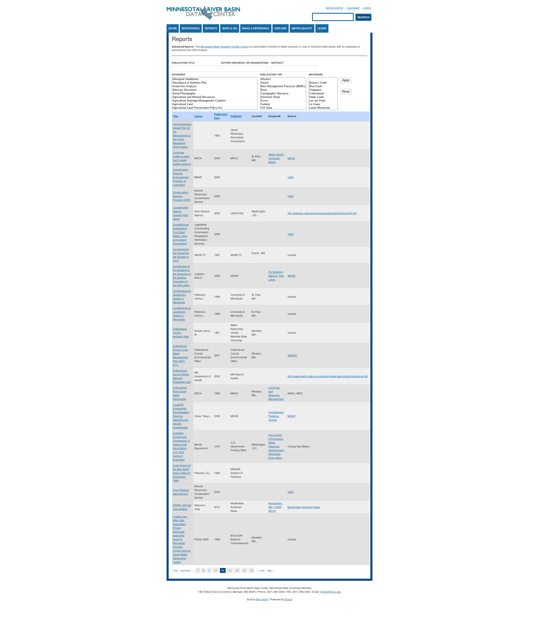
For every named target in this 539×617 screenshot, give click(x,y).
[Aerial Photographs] (214, 93)
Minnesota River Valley (275, 455)
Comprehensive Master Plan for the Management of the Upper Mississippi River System (182, 135)
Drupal (288, 599)
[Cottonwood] (323, 93)
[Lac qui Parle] (323, 101)
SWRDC (292, 355)
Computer (274, 158)
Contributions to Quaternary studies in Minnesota (182, 296)
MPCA (291, 158)
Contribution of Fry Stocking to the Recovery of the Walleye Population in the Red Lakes (182, 275)
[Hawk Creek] (323, 97)
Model (272, 162)
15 (251, 570)
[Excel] (283, 101)
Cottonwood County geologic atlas (181, 332)
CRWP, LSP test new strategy (182, 507)
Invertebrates (275, 412)
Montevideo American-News (304, 507)
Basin (173, 28)
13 (237, 570)
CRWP (277, 507)
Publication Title (183, 62)
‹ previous (185, 570)
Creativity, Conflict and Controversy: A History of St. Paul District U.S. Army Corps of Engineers (181, 446)
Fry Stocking (275, 272)
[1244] (323, 79)
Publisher (236, 116)
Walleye (273, 275)
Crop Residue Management (181, 491)
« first (175, 570)
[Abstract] (283, 79)
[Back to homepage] (203, 18)
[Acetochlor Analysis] (214, 86)
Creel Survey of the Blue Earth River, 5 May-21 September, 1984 (182, 472)
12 (229, 570)
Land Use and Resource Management (276, 393)
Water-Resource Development (276, 446)
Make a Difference (255, 28)
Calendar (353, 7)
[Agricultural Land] (214, 104)
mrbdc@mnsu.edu (330, 591)
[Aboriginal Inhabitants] (214, 79)
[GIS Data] (283, 108)
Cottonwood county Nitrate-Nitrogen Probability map (182, 376)
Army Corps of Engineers (275, 436)
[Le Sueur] (323, 104)
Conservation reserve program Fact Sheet (180, 213)
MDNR (291, 275)
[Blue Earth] (323, 86)
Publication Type (271, 74)
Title (175, 116)
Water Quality (302, 28)
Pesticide (273, 416)
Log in (367, 7)
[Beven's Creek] (323, 83)
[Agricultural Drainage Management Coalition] (214, 101)
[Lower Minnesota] (323, 108)
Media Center (334, 7)
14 (244, 570)
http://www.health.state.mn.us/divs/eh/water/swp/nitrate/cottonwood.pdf (328, 376)
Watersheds (191, 28)
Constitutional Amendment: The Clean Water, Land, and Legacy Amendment (181, 234)
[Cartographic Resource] (283, 93)
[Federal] (283, 104)
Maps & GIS (229, 28)
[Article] (283, 83)
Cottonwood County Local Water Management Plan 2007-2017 (180, 355)
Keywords (178, 74)
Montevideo (275, 503)
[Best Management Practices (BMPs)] (283, 86)
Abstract (277, 62)
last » (270, 570)
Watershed (316, 74)
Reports (211, 28)
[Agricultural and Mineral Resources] (214, 97)
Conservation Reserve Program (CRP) (182, 196)
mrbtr (291, 177)
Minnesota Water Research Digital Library (224, 46)
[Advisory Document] (214, 90)
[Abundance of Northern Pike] (214, 83)
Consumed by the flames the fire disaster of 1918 (181, 254)
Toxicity (272, 420)
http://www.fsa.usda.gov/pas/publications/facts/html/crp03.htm (322, 213)
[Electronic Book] (283, 97)
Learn (322, 28)
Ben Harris (262, 599)
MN (270, 507)
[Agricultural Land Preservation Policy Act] (214, 108)
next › (262, 570)
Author (198, 116)
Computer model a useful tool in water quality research (182, 158)
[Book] (283, 90)
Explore (281, 28)
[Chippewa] (323, 90)
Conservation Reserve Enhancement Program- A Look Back (181, 177)
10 (215, 570)
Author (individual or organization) (244, 62)
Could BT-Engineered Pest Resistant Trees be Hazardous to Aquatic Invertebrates (181, 416)
